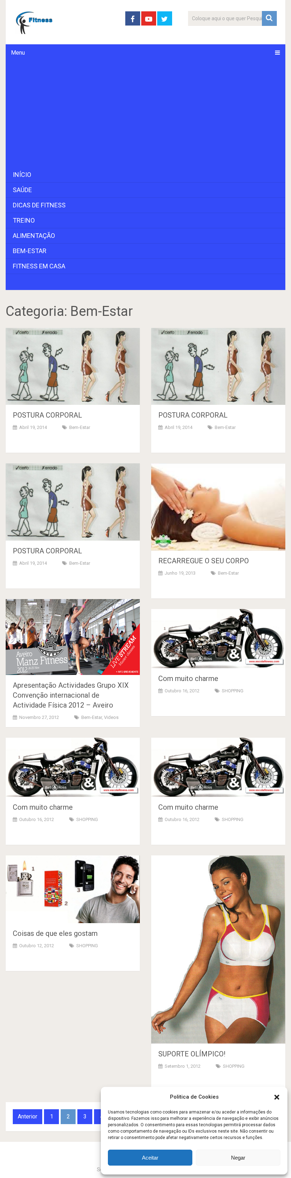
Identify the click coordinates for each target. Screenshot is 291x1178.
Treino (24, 220)
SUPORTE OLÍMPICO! (191, 1054)
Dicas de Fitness (39, 205)
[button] (276, 1097)
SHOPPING (232, 690)
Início (22, 174)
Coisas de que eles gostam (55, 933)
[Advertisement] (145, 114)
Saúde (22, 190)
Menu (18, 52)
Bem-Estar (29, 251)
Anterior (27, 1116)
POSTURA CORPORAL (47, 415)
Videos (111, 717)
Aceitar (150, 1158)
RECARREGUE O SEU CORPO (203, 561)
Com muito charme (188, 678)
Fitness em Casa (39, 266)
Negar (238, 1158)
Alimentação (34, 235)
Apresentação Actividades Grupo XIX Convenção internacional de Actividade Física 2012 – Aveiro (71, 695)
